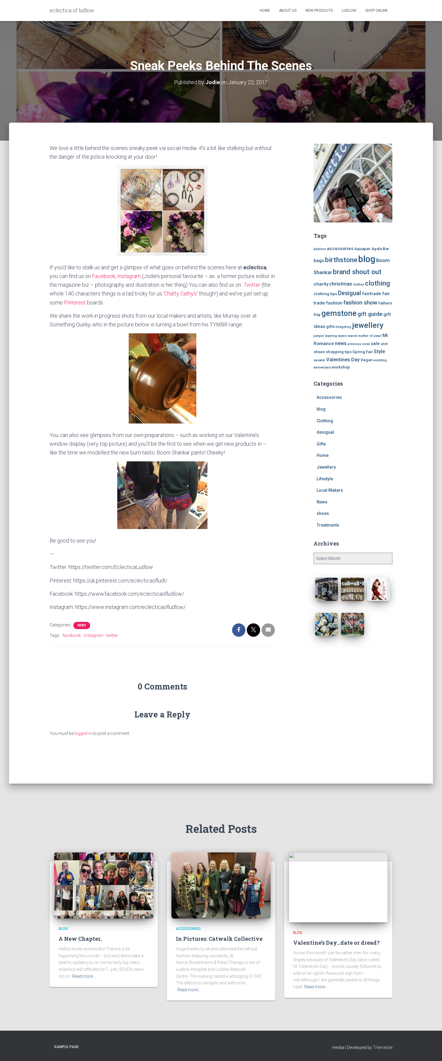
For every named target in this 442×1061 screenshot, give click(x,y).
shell (384, 344)
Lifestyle (325, 478)
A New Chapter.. (80, 938)
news (341, 343)
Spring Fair (362, 352)
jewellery (367, 325)
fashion (334, 303)
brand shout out (357, 272)
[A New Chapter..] (103, 885)
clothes (358, 284)
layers (342, 336)
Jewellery (326, 467)
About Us (287, 10)
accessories (340, 248)
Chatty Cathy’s (180, 293)
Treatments (328, 525)
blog (366, 259)
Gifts (321, 444)
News (82, 625)
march (352, 336)
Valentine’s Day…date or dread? (336, 942)
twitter (112, 635)
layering (331, 336)
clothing (377, 283)
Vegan (367, 360)
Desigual (349, 293)
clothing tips (325, 294)
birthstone (341, 260)
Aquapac (362, 248)
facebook (72, 635)
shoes (319, 352)
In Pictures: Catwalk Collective (219, 938)
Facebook (103, 276)
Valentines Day (343, 359)
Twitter (251, 285)
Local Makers (330, 490)
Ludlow (349, 10)
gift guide (370, 313)
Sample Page (66, 1047)
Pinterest (75, 302)
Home (265, 10)
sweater (319, 360)
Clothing (325, 420)
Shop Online (376, 10)
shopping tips (338, 352)
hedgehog (343, 327)
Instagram (129, 276)
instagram (93, 635)
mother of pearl (370, 336)
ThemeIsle (382, 1047)
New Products (319, 10)
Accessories (329, 397)
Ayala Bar (380, 248)
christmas (340, 284)
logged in (83, 733)
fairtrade (371, 293)
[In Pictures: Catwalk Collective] (221, 885)
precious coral (359, 344)
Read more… (84, 976)
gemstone (339, 313)
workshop (341, 367)
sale (375, 343)
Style (379, 351)
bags (319, 260)
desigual (325, 432)
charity (321, 284)
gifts (330, 326)
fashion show (360, 302)
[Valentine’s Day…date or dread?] (338, 887)
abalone (320, 249)
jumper (319, 336)
